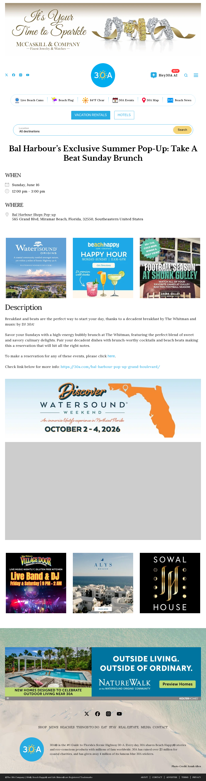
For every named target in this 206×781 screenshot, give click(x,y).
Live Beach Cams (32, 100)
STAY (112, 727)
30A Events (126, 100)
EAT (104, 727)
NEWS (53, 727)
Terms (184, 777)
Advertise (171, 777)
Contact (160, 727)
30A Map (153, 100)
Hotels (124, 115)
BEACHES (67, 727)
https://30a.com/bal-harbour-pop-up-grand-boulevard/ (110, 366)
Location (24, 128)
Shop (42, 727)
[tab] (90, 115)
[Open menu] (196, 75)
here (111, 356)
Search (182, 129)
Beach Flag (66, 100)
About (144, 777)
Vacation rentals (91, 115)
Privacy (197, 777)
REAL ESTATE (128, 727)
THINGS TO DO (87, 727)
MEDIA (146, 727)
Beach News (183, 100)
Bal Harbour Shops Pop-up (34, 214)
